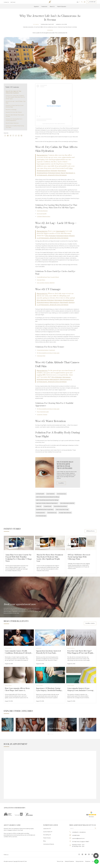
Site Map (94, 861)
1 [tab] (47, 734)
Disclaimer (87, 861)
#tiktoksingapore (54, 173)
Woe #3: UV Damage (11, 109)
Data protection (80, 861)
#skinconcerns (65, 379)
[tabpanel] (18, 724)
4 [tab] (51, 734)
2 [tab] (48, 734)
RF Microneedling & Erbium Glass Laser (48, 353)
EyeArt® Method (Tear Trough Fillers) (48, 277)
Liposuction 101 (47, 828)
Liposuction (38, 648)
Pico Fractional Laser (43, 411)
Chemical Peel (41, 355)
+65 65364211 (75, 832)
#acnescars (69, 173)
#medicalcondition (43, 170)
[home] (50, 2)
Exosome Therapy (42, 414)
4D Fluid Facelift (42, 213)
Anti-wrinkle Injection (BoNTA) (46, 282)
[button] (78, 2)
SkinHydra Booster (42, 210)
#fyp (71, 168)
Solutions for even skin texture (14, 112)
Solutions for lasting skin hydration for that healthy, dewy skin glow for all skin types (15, 97)
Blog (44, 841)
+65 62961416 (82, 832)
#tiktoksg (54, 170)
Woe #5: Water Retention (12, 123)
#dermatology (54, 302)
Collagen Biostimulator (43, 216)
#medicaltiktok (42, 173)
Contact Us (6, 2)
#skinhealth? (60, 231)
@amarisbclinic (42, 155)
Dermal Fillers (41, 280)
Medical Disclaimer (69, 861)
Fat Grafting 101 (47, 834)
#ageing (72, 302)
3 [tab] (50, 734)
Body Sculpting (70, 648)
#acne (63, 173)
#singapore (62, 170)
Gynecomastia (8, 648)
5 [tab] (52, 734)
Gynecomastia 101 (47, 831)
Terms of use (60, 861)
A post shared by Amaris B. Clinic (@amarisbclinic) (54, 123)
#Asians (72, 235)
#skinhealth (64, 302)
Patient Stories (47, 838)
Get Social (12, 2)
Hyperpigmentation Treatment (46, 350)
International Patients (48, 844)
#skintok (43, 300)
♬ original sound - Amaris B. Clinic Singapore (52, 238)
